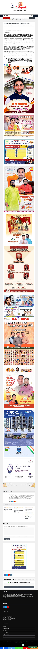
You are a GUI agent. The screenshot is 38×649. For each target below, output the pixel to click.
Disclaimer (4, 626)
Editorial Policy (5, 630)
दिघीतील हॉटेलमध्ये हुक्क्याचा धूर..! (8, 509)
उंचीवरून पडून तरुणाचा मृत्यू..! (28, 509)
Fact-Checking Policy (6, 634)
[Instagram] (10, 65)
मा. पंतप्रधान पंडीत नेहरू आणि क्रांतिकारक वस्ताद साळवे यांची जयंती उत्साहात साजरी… (25, 484)
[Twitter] (6, 65)
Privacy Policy (20, 642)
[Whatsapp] (7, 65)
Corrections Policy (5, 632)
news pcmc (11, 494)
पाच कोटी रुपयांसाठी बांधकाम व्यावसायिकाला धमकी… (14, 18)
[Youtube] (9, 65)
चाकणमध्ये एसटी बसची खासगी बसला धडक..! (18, 511)
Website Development (24, 641)
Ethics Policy (4, 636)
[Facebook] (4, 65)
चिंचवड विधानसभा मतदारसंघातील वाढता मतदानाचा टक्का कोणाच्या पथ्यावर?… (13, 485)
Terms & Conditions (6, 628)
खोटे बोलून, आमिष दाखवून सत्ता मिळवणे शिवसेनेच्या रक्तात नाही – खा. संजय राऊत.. (29, 517)
